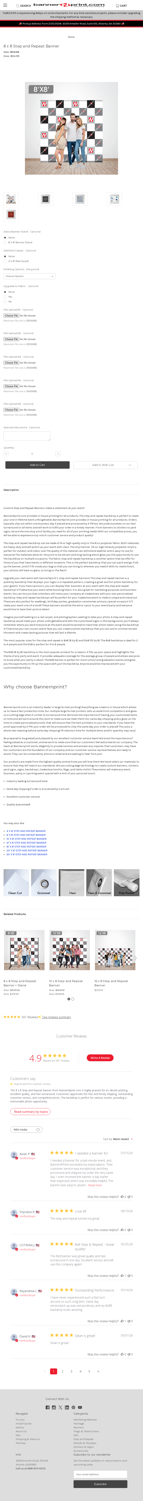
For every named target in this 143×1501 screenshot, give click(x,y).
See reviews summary (56, 1017)
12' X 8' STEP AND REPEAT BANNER (26, 842)
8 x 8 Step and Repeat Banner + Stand (20, 983)
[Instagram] (54, 1407)
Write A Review (100, 1058)
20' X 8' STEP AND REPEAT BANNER (27, 854)
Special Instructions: (22, 427)
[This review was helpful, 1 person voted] (122, 1276)
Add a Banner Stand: (22, 231)
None (11, 237)
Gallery (20, 1427)
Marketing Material (85, 1419)
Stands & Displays (85, 1443)
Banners (79, 1427)
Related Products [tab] (15, 914)
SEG (76, 1435)
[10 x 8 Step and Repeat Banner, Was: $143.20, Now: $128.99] (70, 950)
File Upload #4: (19, 380)
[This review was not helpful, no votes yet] (129, 1197)
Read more (95, 1185)
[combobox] (118, 1139)
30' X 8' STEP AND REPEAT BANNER (27, 850)
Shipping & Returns (28, 1439)
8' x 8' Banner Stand (20, 242)
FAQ (18, 1435)
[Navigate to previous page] (44, 1371)
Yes (10, 296)
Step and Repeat (83, 1439)
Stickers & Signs (84, 1447)
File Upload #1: (18, 309)
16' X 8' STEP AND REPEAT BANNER (26, 846)
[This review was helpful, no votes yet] (122, 1197)
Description (11, 489)
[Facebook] (48, 1407)
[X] (60, 1407)
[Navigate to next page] (98, 1371)
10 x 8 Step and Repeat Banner (66, 983)
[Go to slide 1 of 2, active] (68, 999)
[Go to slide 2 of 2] (72, 999)
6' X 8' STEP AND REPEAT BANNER (26, 835)
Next (135, 959)
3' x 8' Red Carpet (18, 261)
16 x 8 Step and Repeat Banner (111, 983)
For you (20, 1419)
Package (79, 1423)
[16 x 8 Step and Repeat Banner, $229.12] (115, 950)
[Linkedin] (67, 1407)
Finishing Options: (21, 269)
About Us (21, 1431)
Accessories (81, 1450)
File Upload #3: (19, 356)
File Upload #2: (19, 333)
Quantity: (9, 447)
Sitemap (21, 1443)
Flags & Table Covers (86, 1431)
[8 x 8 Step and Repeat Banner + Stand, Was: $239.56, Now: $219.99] (24, 950)
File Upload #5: (19, 403)
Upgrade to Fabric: (21, 286)
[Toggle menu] (5, 5)
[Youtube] (80, 1407)
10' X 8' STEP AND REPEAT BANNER (27, 838)
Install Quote (23, 1423)
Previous (4, 959)
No (10, 301)
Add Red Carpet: (20, 250)
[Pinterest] (73, 1407)
